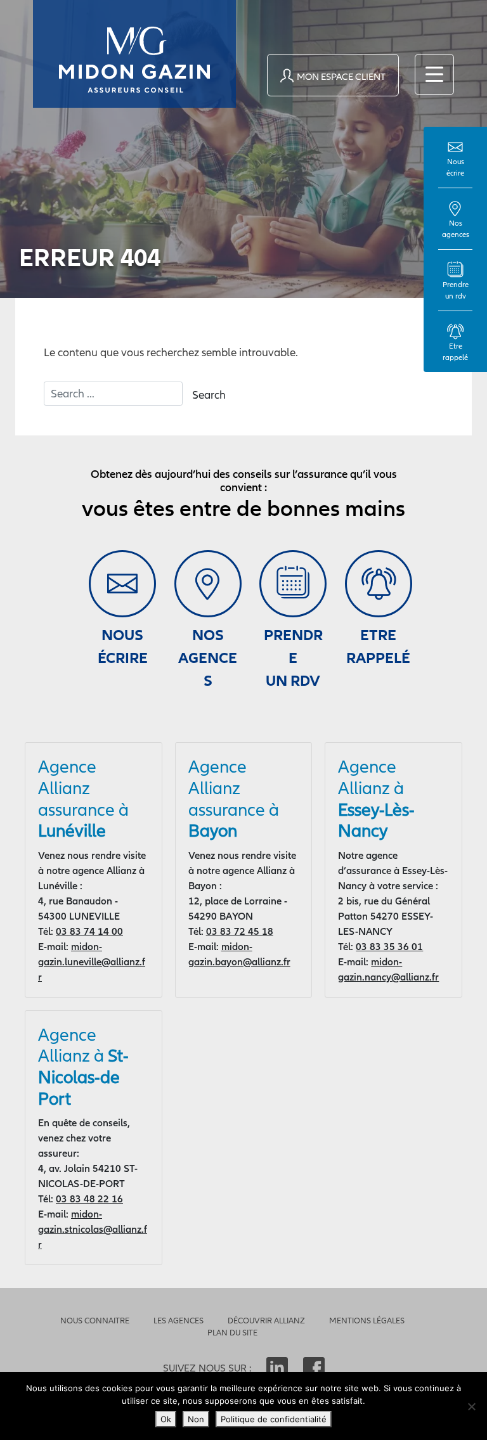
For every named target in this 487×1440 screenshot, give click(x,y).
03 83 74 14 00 (89, 931)
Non (196, 1419)
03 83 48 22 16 (89, 1198)
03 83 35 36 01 (389, 946)
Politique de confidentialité (274, 1419)
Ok (165, 1419)
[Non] (471, 1406)
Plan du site (232, 1332)
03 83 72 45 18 (239, 931)
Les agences (178, 1320)
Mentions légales (367, 1320)
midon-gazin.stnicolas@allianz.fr (92, 1229)
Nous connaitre (94, 1320)
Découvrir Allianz (266, 1320)
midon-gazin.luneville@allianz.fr (91, 961)
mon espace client (341, 76)
